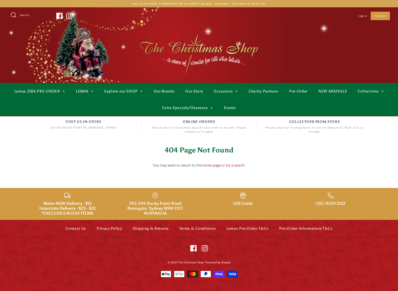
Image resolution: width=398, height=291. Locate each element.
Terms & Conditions (198, 228)
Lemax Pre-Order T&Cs (247, 228)
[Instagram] (69, 16)
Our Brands (164, 91)
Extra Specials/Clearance (187, 107)
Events (230, 107)
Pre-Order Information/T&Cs (305, 228)
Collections (371, 91)
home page (212, 165)
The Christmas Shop (191, 262)
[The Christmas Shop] (199, 33)
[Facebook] (59, 16)
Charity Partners (263, 91)
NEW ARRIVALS (332, 91)
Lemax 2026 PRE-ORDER (39, 91)
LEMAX (84, 91)
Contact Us (76, 228)
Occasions (225, 91)
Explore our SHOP (123, 91)
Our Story (194, 91)
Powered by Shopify (217, 262)
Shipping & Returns (151, 228)
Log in (362, 16)
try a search (235, 165)
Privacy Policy (109, 228)
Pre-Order (298, 91)
